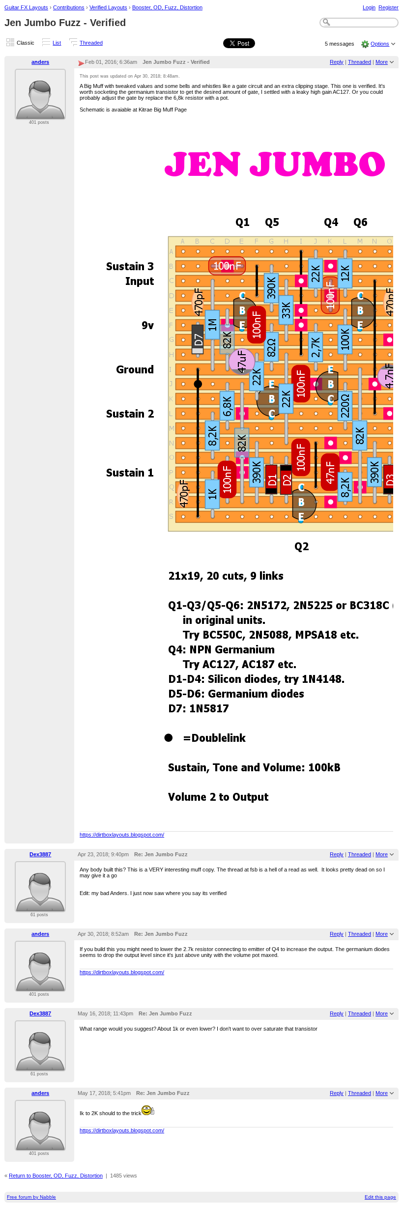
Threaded (91, 43)
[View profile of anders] (40, 114)
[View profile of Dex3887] (40, 906)
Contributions (69, 7)
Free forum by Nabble (31, 1197)
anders (40, 62)
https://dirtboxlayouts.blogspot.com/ (122, 835)
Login (369, 7)
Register (388, 7)
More (381, 62)
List (57, 43)
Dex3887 (40, 854)
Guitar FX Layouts (26, 7)
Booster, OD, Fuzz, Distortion (167, 7)
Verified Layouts (108, 7)
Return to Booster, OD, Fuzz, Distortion (56, 1176)
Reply (337, 62)
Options (380, 44)
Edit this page (380, 1197)
